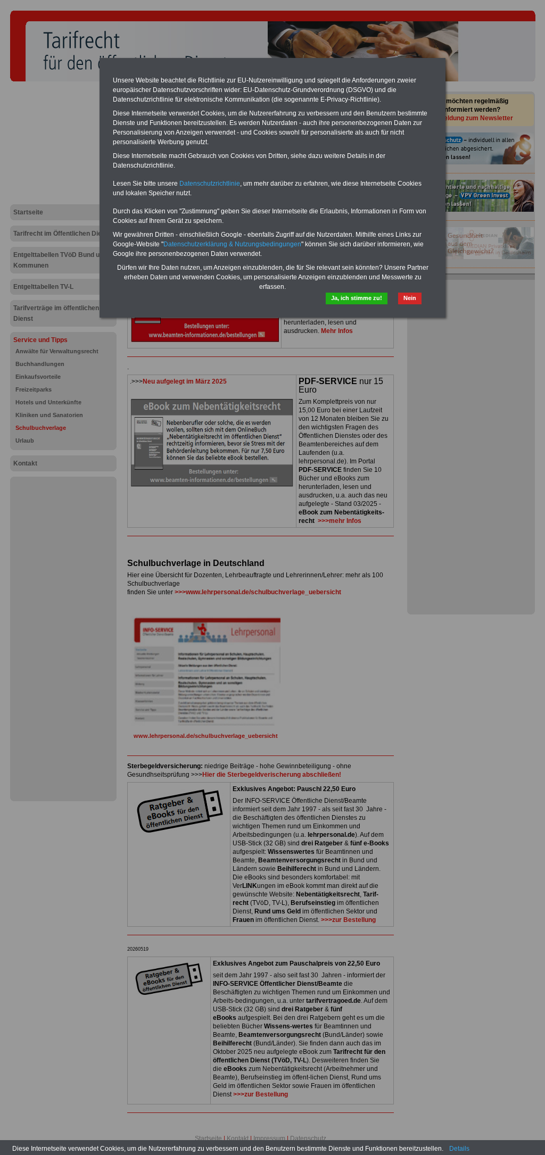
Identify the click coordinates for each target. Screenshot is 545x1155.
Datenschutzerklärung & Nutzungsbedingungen (232, 244)
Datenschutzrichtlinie (209, 183)
